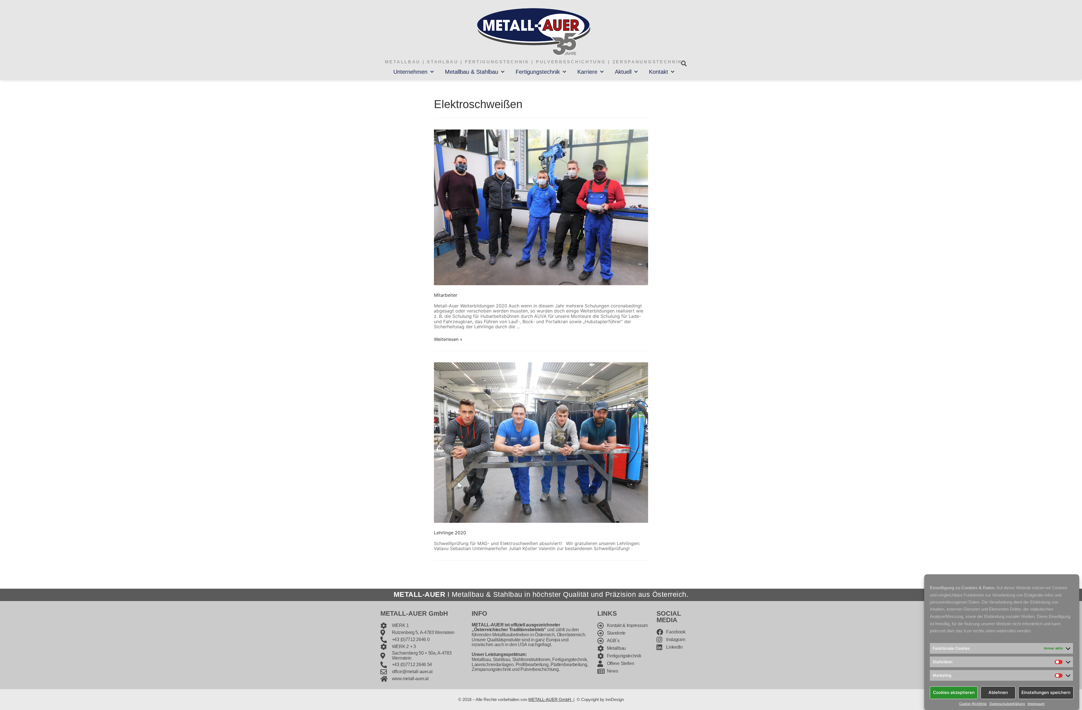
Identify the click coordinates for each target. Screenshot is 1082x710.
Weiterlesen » (448, 339)
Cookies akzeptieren (954, 692)
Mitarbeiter (445, 295)
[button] (684, 63)
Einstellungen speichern (1045, 692)
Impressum (1036, 704)
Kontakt (658, 72)
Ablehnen (998, 692)
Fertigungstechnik (538, 72)
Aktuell (623, 72)
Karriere (587, 72)
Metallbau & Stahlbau (471, 72)
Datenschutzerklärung (1007, 704)
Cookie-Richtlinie (973, 704)
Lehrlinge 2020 (450, 532)
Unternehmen (410, 72)
